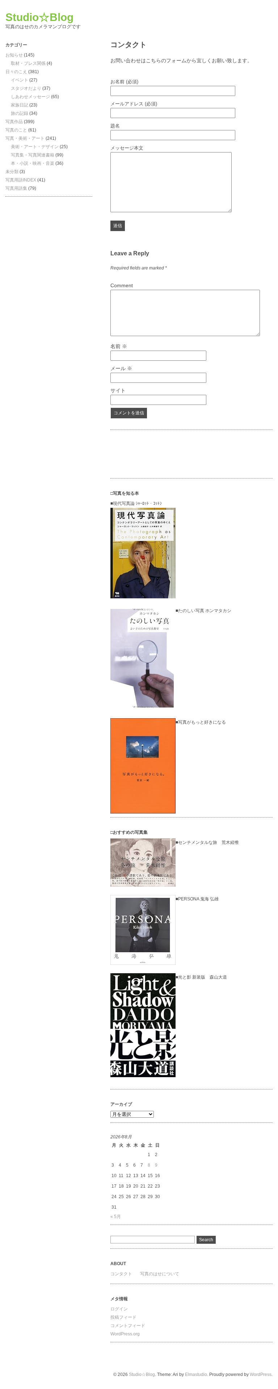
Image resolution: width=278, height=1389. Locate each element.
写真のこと (16, 130)
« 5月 (115, 1216)
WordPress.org (125, 1333)
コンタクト (121, 1273)
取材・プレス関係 (28, 63)
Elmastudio (196, 1374)
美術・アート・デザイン (35, 146)
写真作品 (14, 121)
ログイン (119, 1308)
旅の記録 (19, 113)
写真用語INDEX (20, 180)
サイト (118, 390)
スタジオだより (26, 88)
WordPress (260, 1374)
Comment (121, 285)
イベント (19, 80)
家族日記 (19, 105)
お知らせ (14, 55)
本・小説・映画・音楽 (32, 163)
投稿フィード (123, 1317)
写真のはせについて (159, 1273)
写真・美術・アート (25, 138)
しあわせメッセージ (30, 96)
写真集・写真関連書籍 (32, 155)
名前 (118, 346)
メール (121, 368)
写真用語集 (16, 188)
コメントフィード (127, 1325)
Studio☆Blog (39, 17)
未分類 (11, 171)
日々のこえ (16, 71)
